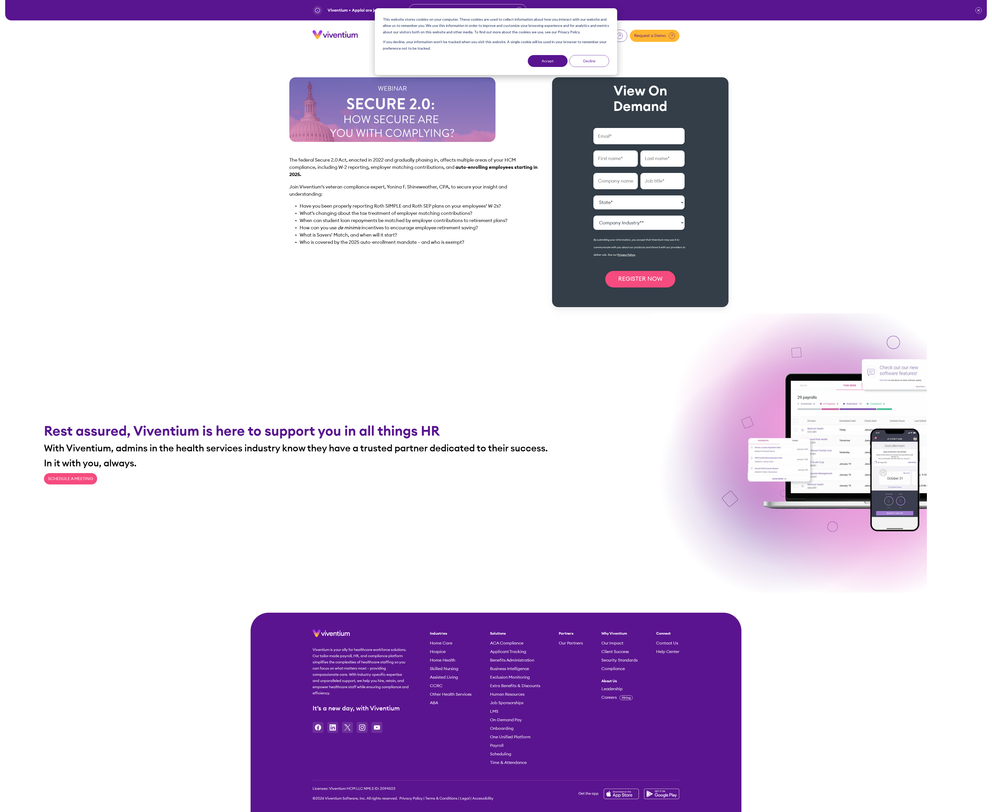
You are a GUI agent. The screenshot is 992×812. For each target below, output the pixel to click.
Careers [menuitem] (616, 697)
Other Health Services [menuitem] (450, 694)
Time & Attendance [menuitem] (508, 763)
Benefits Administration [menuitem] (512, 660)
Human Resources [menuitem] (507, 694)
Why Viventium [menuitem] (614, 633)
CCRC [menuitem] (436, 686)
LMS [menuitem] (494, 711)
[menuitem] (619, 681)
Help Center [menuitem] (667, 652)
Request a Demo (650, 36)
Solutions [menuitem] (498, 633)
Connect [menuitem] (663, 633)
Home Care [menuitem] (441, 643)
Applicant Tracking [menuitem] (508, 652)
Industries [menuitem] (438, 633)
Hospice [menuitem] (437, 652)
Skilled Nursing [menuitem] (444, 669)
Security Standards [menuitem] (619, 660)
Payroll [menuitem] (496, 745)
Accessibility (482, 798)
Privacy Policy (626, 255)
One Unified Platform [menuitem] (510, 737)
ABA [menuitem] (434, 703)
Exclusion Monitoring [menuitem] (510, 677)
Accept (548, 61)
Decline (589, 61)
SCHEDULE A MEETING (70, 479)
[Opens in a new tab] (318, 727)
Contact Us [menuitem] (667, 643)
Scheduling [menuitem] (500, 754)
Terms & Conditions (441, 798)
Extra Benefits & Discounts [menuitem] (515, 686)
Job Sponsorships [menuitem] (506, 703)
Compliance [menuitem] (613, 669)
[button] (978, 10)
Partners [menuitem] (566, 633)
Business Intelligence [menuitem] (509, 669)
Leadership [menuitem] (612, 689)
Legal (465, 798)
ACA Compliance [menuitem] (506, 643)
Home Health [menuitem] (442, 660)
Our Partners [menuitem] (571, 643)
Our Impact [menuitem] (612, 643)
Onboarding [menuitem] (501, 728)
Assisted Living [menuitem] (444, 677)
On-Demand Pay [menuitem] (506, 720)
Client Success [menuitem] (615, 652)
